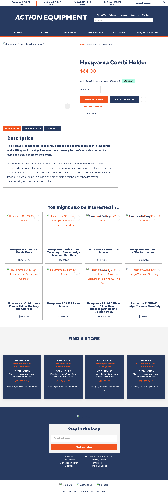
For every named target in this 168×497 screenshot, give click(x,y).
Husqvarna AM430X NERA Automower (143, 251)
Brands (44, 32)
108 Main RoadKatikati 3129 (63, 365)
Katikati (82, 3)
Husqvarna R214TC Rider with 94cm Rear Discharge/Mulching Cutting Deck (103, 307)
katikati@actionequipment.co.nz (63, 386)
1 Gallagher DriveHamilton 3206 (22, 365)
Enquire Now (124, 99)
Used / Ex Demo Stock (147, 32)
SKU (82, 113)
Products (18, 32)
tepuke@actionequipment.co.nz (146, 386)
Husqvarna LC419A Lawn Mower (64, 305)
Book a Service (95, 32)
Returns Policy (99, 463)
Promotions (70, 32)
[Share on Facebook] (150, 70)
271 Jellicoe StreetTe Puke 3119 (146, 365)
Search (150, 20)
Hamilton (52, 3)
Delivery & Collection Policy (98, 456)
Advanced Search (69, 463)
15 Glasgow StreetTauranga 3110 (104, 365)
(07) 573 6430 (146, 381)
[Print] (162, 70)
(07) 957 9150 (22, 381)
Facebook (76, 473)
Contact (146, 15)
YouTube (91, 473)
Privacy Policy (99, 460)
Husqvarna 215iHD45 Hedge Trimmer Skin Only (144, 305)
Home (82, 44)
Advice (112, 15)
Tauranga (20, 3)
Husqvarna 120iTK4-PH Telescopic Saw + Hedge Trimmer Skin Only (63, 252)
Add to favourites (37, 218)
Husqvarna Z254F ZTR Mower (104, 251)
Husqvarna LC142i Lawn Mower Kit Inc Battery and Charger (24, 306)
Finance (123, 15)
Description (12, 128)
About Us (101, 15)
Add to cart (94, 99)
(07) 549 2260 (63, 381)
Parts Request (120, 32)
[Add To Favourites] (143, 99)
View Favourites (157, 3)
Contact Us (69, 460)
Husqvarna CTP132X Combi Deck (24, 251)
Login (143, 3)
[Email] (156, 70)
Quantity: (85, 89)
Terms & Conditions (99, 466)
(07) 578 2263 (104, 381)
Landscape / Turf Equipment (100, 44)
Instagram (84, 473)
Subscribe (84, 447)
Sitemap (69, 466)
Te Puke (112, 3)
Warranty (52, 128)
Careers (134, 15)
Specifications (32, 128)
